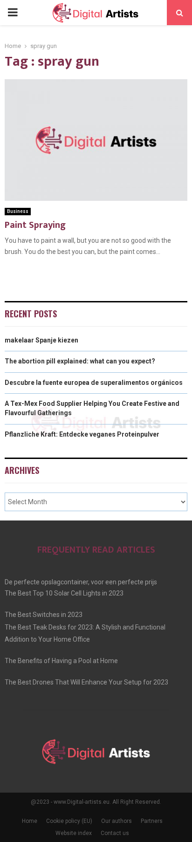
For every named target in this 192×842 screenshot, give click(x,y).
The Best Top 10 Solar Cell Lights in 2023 (64, 593)
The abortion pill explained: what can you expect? (80, 361)
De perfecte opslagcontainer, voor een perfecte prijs (81, 582)
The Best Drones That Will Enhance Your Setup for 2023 (86, 682)
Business (17, 211)
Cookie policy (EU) (69, 821)
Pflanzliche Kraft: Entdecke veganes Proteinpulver (82, 434)
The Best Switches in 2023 (43, 614)
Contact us (115, 833)
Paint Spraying (35, 225)
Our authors (116, 821)
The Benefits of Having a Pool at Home (61, 660)
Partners (152, 821)
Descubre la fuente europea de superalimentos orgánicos (94, 382)
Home (29, 821)
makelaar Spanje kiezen (41, 340)
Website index (73, 833)
